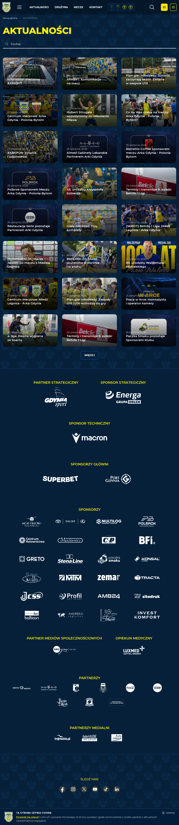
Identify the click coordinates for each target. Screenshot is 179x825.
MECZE (78, 7)
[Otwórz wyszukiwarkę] (152, 7)
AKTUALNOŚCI (39, 7)
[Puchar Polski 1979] (111, 7)
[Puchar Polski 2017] (118, 7)
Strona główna (10, 18)
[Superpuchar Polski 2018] (130, 7)
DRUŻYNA (61, 7)
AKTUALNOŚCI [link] (30, 18)
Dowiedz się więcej (27, 817)
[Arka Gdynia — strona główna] (6, 7)
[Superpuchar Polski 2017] (124, 7)
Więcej (89, 355)
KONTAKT (96, 7)
